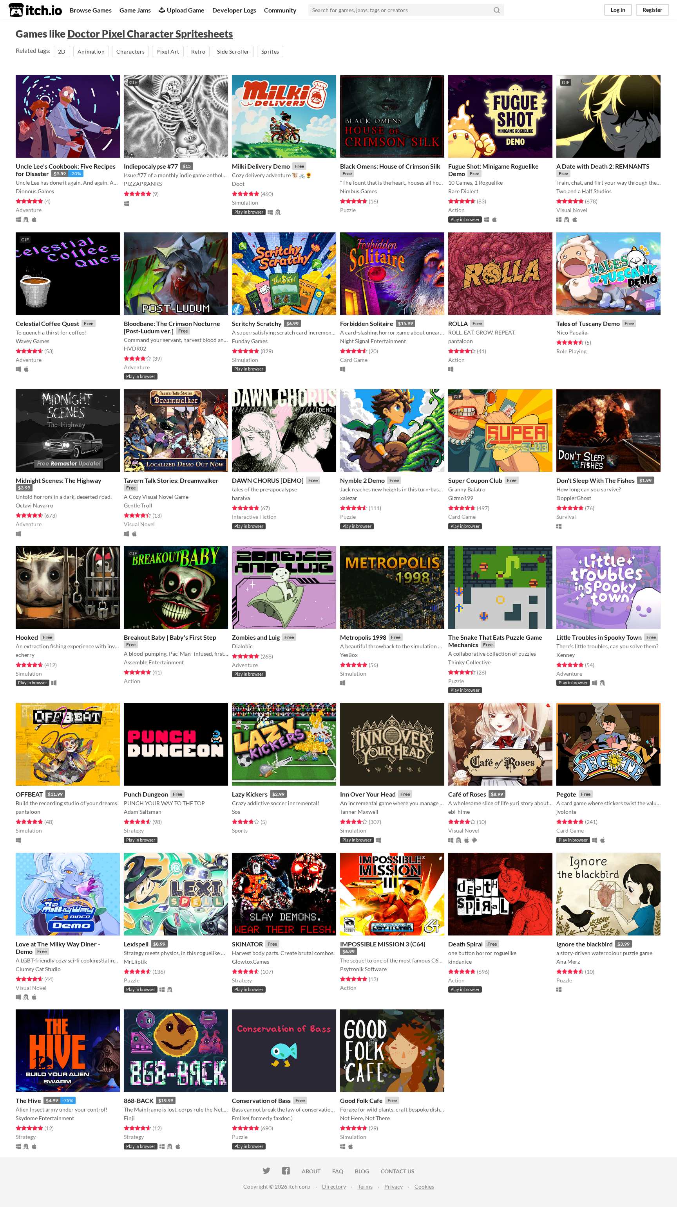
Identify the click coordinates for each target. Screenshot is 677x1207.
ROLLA (458, 323)
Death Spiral (465, 944)
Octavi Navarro (34, 505)
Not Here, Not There (365, 1118)
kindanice (460, 961)
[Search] (496, 10)
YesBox (349, 654)
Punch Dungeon (146, 794)
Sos (236, 811)
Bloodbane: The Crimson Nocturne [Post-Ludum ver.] (172, 327)
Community (280, 10)
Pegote (566, 794)
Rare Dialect (463, 191)
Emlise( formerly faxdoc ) (262, 1118)
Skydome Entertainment (45, 1118)
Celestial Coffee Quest (47, 323)
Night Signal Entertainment (373, 341)
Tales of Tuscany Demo (588, 323)
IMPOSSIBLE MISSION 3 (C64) (382, 944)
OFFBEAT (29, 794)
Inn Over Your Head (368, 794)
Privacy (393, 1186)
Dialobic (242, 646)
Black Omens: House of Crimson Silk (390, 166)
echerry (25, 654)
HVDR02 (135, 348)
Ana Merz (568, 961)
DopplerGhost (573, 498)
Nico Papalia (571, 332)
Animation (91, 51)
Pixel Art (167, 51)
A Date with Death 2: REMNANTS (603, 166)
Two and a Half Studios (584, 191)
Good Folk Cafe (361, 1100)
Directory (334, 1186)
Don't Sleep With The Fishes (595, 480)
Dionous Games (35, 191)
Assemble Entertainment (154, 662)
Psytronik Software (363, 969)
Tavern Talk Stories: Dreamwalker (171, 480)
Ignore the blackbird (584, 944)
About (311, 1171)
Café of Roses (467, 794)
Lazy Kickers (250, 794)
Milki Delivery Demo (261, 166)
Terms (365, 1186)
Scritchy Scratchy (257, 323)
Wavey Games (32, 341)
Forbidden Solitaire (366, 323)
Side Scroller (233, 51)
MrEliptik (135, 961)
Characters (130, 51)
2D (62, 51)
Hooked (27, 637)
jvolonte (566, 811)
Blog (362, 1171)
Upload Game (186, 10)
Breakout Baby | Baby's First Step (170, 637)
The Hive (28, 1100)
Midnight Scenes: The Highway (58, 480)
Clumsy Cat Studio (38, 969)
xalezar (348, 498)
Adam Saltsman (142, 811)
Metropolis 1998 (363, 637)
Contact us (398, 1171)
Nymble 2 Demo (362, 480)
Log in (618, 9)
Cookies (424, 1186)
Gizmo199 (460, 498)
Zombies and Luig (256, 637)
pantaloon (460, 341)
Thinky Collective (469, 662)
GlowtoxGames (250, 961)
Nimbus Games (358, 191)
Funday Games (250, 341)
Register (653, 9)
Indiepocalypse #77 (151, 166)
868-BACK (139, 1100)
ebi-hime (459, 811)
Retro (198, 51)
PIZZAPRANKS (143, 183)
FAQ (337, 1171)
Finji (129, 1118)
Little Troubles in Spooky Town (599, 637)
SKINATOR (247, 944)
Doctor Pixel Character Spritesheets (150, 33)
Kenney (565, 654)
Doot (238, 183)
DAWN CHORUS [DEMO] (268, 480)
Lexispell (136, 944)
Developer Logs (234, 10)
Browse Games (91, 10)
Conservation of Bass (261, 1100)
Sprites (270, 51)
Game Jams (135, 10)
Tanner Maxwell (359, 811)
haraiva (241, 498)
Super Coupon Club (475, 480)
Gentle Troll (138, 505)
